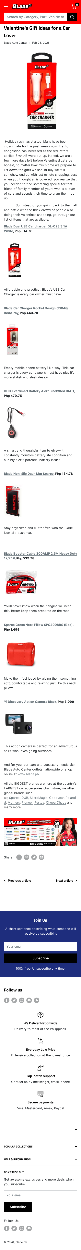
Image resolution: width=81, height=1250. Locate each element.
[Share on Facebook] (19, 857)
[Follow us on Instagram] (21, 1000)
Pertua (39, 802)
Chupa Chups (56, 802)
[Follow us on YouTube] (29, 1000)
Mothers (14, 802)
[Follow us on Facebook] (6, 1000)
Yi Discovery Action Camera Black (30, 702)
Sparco (14, 798)
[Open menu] (6, 6)
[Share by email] (41, 857)
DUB (24, 798)
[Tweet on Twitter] (34, 857)
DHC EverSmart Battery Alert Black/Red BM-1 (39, 391)
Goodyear (56, 798)
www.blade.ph (28, 774)
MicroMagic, (39, 798)
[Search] (72, 17)
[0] (73, 6)
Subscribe (40, 958)
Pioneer (27, 802)
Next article (64, 880)
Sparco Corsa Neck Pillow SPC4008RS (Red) (38, 625)
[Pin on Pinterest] (26, 857)
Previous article (19, 880)
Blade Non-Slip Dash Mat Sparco (29, 474)
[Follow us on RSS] (36, 1000)
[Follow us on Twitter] (14, 1000)
